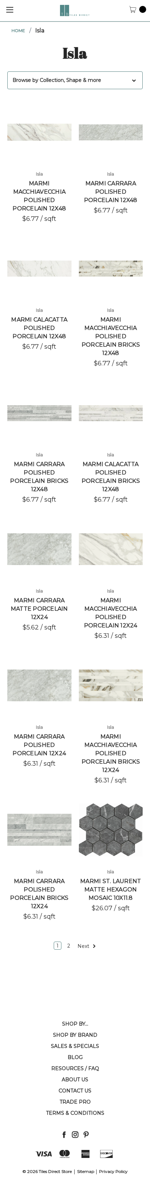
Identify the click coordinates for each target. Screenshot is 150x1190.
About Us (75, 1079)
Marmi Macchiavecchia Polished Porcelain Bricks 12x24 (111, 753)
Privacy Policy (113, 1171)
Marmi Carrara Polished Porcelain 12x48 (110, 191)
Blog (75, 1057)
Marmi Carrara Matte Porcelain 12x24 (39, 608)
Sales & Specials (75, 1046)
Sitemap (85, 1171)
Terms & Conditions (75, 1113)
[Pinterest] (86, 1134)
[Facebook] (64, 1134)
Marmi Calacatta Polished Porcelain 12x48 (39, 328)
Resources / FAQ (75, 1068)
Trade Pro (75, 1102)
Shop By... (75, 1024)
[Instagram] (75, 1134)
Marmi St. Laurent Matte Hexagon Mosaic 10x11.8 (110, 889)
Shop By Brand (75, 1035)
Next (84, 946)
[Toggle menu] (9, 9)
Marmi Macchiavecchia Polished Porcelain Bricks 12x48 (111, 336)
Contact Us (75, 1091)
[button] (75, 80)
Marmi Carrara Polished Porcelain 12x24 (39, 745)
